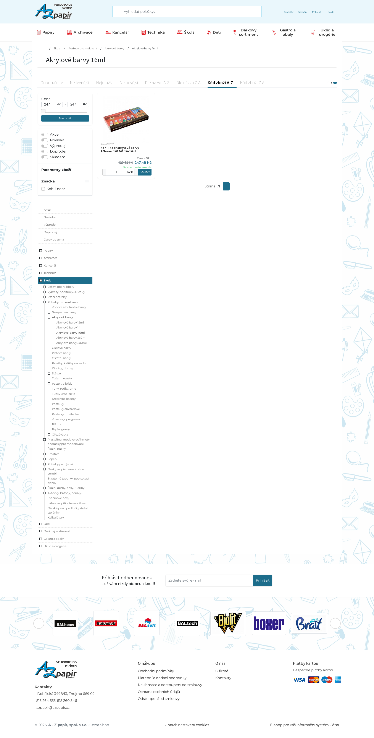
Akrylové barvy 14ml (70, 327)
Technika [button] (50, 273)
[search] (116, 11)
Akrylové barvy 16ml (145, 48)
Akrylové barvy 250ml (71, 337)
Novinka (57, 140)
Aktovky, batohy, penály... (65, 493)
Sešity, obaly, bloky (61, 286)
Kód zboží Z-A (252, 82)
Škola (189, 32)
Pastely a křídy (62, 383)
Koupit (145, 172)
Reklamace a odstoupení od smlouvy (170, 685)
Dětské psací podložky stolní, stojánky (68, 510)
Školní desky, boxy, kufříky (66, 487)
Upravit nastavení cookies (187, 725)
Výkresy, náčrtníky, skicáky (66, 292)
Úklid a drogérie (327, 32)
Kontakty (223, 678)
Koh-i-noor (56, 189)
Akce (54, 134)
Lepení (53, 459)
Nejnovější (129, 82)
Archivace (83, 32)
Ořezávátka (60, 434)
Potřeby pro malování (82, 48)
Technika (156, 32)
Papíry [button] (48, 250)
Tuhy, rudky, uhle (64, 388)
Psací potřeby (57, 297)
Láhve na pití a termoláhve (66, 503)
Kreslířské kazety (64, 398)
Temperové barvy (64, 312)
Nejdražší (104, 82)
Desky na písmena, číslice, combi (66, 471)
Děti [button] (47, 523)
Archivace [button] (51, 258)
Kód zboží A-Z (220, 82)
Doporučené (52, 82)
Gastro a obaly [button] (54, 538)
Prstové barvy (61, 353)
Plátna (56, 424)
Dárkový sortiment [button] (57, 531)
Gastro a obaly (288, 32)
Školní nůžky (57, 448)
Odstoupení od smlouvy (159, 699)
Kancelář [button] (50, 265)
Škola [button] (48, 280)
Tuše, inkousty (62, 378)
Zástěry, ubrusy (62, 368)
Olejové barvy (61, 347)
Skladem (57, 157)
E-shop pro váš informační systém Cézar (304, 725)
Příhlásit (263, 580)
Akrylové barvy (114, 48)
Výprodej (58, 146)
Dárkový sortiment (248, 32)
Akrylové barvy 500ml (71, 343)
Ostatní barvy (61, 358)
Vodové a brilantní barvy (69, 307)
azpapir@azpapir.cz (52, 707)
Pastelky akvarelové (66, 409)
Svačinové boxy (58, 498)
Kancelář (120, 32)
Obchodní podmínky (156, 671)
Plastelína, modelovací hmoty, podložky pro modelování (69, 441)
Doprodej (58, 151)
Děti (217, 32)
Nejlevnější (79, 82)
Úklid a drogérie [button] (55, 546)
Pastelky (58, 404)
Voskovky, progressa (66, 419)
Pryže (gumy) (61, 429)
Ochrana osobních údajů (159, 692)
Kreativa (53, 454)
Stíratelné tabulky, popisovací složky (68, 480)
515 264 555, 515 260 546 (56, 701)
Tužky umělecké (63, 393)
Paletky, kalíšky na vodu (69, 363)
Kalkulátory (56, 517)
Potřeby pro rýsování (62, 464)
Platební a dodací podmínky (162, 678)
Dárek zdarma (54, 239)
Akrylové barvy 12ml (70, 322)
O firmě (221, 671)
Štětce (56, 373)
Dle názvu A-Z (157, 82)
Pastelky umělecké (65, 414)
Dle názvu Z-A (188, 82)
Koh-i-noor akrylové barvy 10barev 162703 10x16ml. (120, 149)
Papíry (48, 32)
